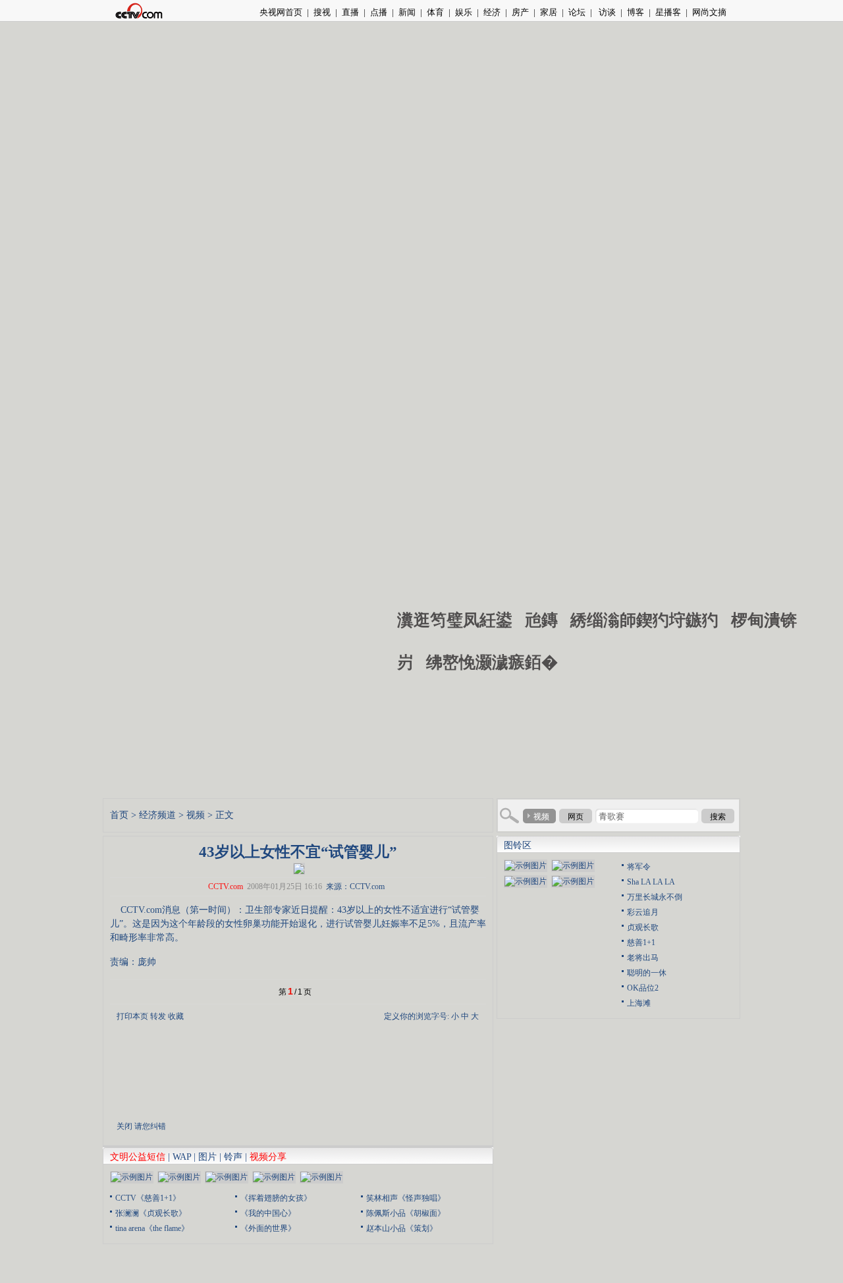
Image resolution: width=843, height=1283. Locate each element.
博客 (635, 12)
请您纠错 (150, 1126)
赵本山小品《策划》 (401, 1228)
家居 (548, 12)
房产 (520, 12)
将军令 (639, 866)
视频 (195, 815)
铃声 (233, 1157)
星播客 (668, 12)
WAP (182, 1157)
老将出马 (643, 957)
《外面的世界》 (268, 1228)
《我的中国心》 (268, 1213)
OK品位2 (643, 988)
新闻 (407, 12)
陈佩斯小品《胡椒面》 (405, 1213)
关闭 (124, 1126)
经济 (492, 12)
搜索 (718, 816)
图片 (207, 1157)
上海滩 (639, 1003)
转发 (158, 1016)
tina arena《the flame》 (152, 1228)
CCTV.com (225, 886)
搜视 (322, 12)
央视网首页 (280, 12)
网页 (576, 816)
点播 (378, 12)
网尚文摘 (709, 12)
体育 (435, 12)
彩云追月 (643, 912)
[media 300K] (299, 867)
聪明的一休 (646, 972)
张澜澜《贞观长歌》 (150, 1213)
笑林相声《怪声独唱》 (405, 1198)
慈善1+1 (641, 942)
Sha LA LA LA (651, 882)
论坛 (576, 12)
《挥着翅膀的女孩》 (276, 1198)
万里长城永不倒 (654, 897)
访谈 (606, 12)
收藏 (176, 1016)
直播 (350, 12)
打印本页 (132, 1016)
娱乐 (463, 12)
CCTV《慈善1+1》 (147, 1198)
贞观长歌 (643, 927)
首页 (119, 815)
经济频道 (157, 815)
